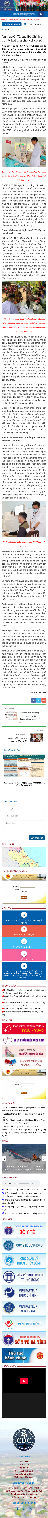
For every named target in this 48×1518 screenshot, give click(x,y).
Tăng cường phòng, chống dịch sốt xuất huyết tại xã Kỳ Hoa (24, 1134)
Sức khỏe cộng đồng (24, 1474)
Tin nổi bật (8, 1103)
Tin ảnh (6, 1141)
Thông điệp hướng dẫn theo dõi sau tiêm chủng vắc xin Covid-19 (23, 1201)
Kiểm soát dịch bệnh (24, 1471)
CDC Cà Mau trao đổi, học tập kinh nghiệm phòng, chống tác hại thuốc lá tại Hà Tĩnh (24, 1004)
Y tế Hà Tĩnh (24, 1468)
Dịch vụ (6, 907)
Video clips (9, 1366)
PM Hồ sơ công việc (14, 871)
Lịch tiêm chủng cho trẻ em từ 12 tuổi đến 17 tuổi (25, 1189)
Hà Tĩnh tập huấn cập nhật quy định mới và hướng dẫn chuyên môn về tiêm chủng (24, 991)
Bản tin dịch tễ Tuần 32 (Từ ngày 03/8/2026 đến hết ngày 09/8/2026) (24, 784)
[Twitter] (38, 700)
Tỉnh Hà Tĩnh (9, 844)
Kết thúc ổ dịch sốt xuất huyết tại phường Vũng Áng (22, 1013)
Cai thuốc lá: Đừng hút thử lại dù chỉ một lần (22, 1008)
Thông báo (9, 986)
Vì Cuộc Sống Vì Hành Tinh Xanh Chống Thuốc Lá (24, 1213)
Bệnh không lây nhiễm (24, 1477)
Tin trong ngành (12, 24)
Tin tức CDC (24, 1464)
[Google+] (43, 700)
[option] (24, 770)
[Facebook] (33, 700)
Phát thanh (9, 1177)
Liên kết (7, 1219)
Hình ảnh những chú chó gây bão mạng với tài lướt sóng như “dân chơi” (24, 1168)
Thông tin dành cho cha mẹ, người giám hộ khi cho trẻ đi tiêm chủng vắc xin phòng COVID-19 (22, 1194)
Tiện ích (7, 1020)
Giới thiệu (24, 1461)
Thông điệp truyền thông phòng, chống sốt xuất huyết (23, 1208)
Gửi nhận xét (37, 837)
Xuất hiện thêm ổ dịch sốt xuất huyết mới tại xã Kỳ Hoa (24, 997)
